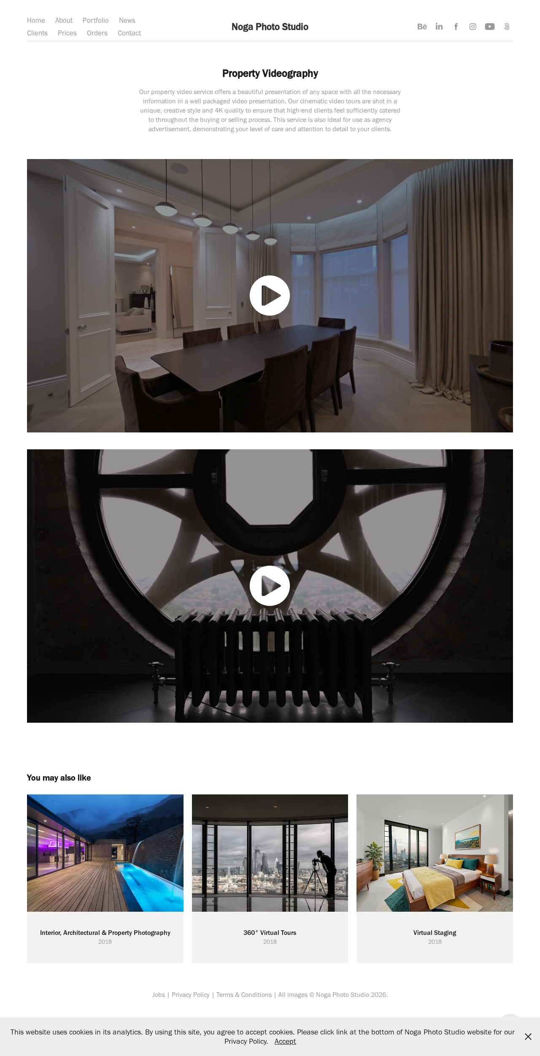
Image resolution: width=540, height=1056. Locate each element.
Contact (129, 33)
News (127, 20)
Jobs (158, 995)
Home (36, 20)
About (64, 20)
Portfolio (96, 20)
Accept (285, 1041)
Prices (67, 33)
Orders (97, 33)
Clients (37, 33)
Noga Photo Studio (270, 26)
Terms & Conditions (244, 995)
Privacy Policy (191, 995)
